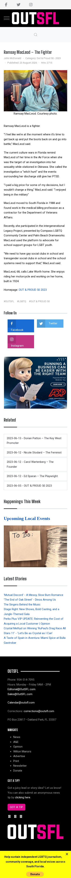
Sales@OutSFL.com (20, 694)
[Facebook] (6, 4)
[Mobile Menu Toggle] (6, 18)
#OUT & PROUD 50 (39, 301)
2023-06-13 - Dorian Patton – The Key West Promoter (34, 441)
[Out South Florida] (35, 18)
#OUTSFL (9, 301)
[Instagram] (30, 4)
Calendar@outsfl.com (21, 702)
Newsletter (20, 765)
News (16, 737)
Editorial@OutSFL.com (21, 689)
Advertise (19, 756)
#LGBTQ (21, 301)
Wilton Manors (22, 751)
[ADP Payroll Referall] (35, 382)
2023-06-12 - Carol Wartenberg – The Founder (30, 464)
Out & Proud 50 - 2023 (49, 58)
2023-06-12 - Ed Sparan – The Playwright (32, 476)
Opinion (18, 746)
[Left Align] (67, 854)
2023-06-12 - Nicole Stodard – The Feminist (34, 452)
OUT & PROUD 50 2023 (33, 289)
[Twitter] (18, 4)
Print (16, 761)
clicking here (22, 797)
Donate (17, 770)
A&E (16, 742)
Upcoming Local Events (27, 518)
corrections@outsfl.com (39, 711)
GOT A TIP (16, 807)
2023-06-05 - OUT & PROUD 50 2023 (29, 485)
